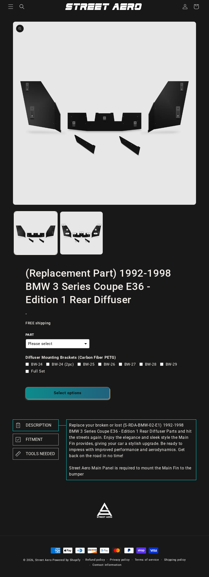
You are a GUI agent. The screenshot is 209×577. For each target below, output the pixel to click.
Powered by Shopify (67, 560)
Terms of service (147, 559)
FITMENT (34, 439)
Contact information (107, 565)
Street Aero (43, 560)
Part (29, 335)
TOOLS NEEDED (40, 453)
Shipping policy (175, 559)
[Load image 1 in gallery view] (35, 233)
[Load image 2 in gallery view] (81, 233)
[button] (10, 6)
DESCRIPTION (38, 425)
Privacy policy (120, 559)
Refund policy (95, 559)
